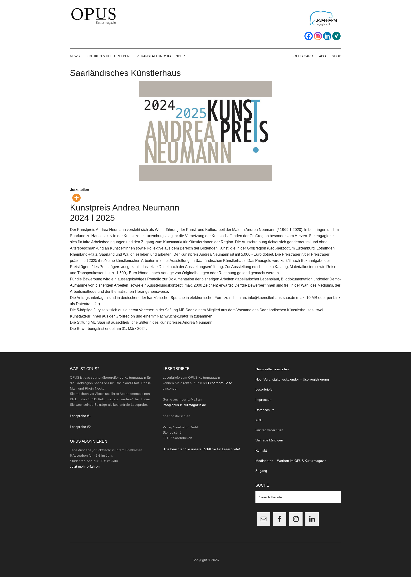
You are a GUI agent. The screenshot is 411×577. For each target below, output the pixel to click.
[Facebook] (308, 36)
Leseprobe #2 (80, 427)
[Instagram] (318, 36)
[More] (76, 198)
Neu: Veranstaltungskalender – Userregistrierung (292, 379)
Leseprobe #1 (80, 416)
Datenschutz (264, 410)
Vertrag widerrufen (269, 430)
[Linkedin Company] (327, 36)
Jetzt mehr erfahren (85, 466)
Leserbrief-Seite (220, 383)
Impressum (263, 399)
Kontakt (261, 450)
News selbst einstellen (272, 369)
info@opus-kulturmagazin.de (184, 405)
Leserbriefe (264, 389)
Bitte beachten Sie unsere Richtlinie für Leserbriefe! (201, 449)
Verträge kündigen (269, 440)
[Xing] (336, 36)
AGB (258, 420)
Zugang (261, 471)
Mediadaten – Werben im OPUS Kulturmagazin (290, 461)
